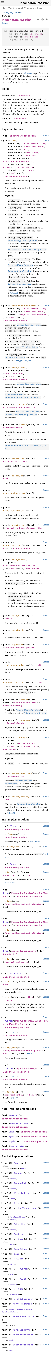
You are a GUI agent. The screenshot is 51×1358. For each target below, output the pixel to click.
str (6, 633)
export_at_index (12, 545)
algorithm (17, 644)
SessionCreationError (15, 176)
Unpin (12, 1141)
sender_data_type (22, 773)
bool (30, 170)
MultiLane (14, 1294)
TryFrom (8, 1020)
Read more (35, 841)
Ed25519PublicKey (34, 146)
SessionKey (32, 152)
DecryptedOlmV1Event (28, 1020)
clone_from (13, 846)
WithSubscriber (23, 1298)
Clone (13, 826)
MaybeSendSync (21, 1329)
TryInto (23, 1278)
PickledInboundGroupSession (19, 407)
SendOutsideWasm (24, 1309)
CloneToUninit (23, 1193)
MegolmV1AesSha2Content (34, 314)
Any (16, 1163)
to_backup (24, 720)
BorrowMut (20, 1183)
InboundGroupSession (35, 3)
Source (5, 23)
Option (7, 167)
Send (11, 1131)
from (9, 901)
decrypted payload (23, 360)
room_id (16, 615)
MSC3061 (14, 292)
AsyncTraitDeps (22, 1303)
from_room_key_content (25, 305)
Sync (11, 1136)
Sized (23, 1168)
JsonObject (25, 746)
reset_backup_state (14, 493)
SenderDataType (15, 776)
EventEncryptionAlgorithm (18, 161)
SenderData (36, 34)
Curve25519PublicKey (35, 143)
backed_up (17, 475)
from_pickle (19, 559)
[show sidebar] (3, 3)
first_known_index (13, 665)
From (6, 893)
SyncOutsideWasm (9, 1312)
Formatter (8, 875)
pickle (23, 404)
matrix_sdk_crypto (10, 12)
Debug (13, 864)
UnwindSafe (17, 1146)
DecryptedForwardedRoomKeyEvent (23, 1050)
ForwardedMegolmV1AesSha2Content (23, 904)
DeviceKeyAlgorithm (30, 528)
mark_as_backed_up (13, 510)
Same (16, 1253)
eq (8, 981)
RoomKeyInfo (10, 954)
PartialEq (16, 973)
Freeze (13, 1115)
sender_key (18, 458)
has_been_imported (13, 682)
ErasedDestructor (24, 1316)
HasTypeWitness (27, 1208)
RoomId (24, 149)
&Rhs (30, 997)
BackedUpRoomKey (16, 723)
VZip (21, 1288)
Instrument (21, 1234)
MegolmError (10, 749)
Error (12, 1032)
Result (13, 173)
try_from (12, 1047)
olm (21, 12)
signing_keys (19, 525)
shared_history (20, 796)
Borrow (18, 1173)
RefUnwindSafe (19, 1123)
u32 (5, 548)
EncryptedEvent (26, 743)
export (23, 424)
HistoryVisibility (22, 167)
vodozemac (28, 73)
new (14, 140)
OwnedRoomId (31, 36)
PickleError (32, 568)
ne (8, 997)
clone (10, 834)
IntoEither (21, 1249)
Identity (19, 1224)
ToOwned (19, 1258)
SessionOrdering (12, 705)
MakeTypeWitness (17, 1217)
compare (23, 699)
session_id (18, 630)
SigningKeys (11, 528)
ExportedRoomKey (13, 373)
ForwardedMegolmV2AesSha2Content (23, 933)
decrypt (23, 737)
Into (21, 1238)
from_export (19, 367)
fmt (9, 872)
